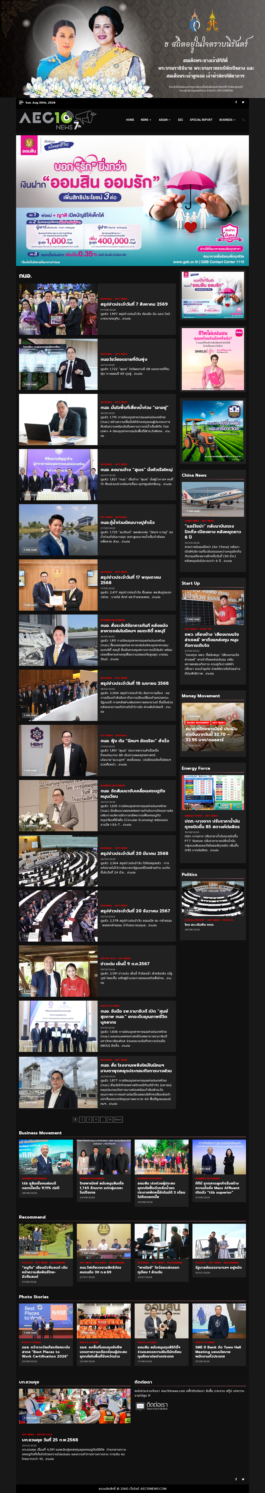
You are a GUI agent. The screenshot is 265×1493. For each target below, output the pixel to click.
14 (110, 1120)
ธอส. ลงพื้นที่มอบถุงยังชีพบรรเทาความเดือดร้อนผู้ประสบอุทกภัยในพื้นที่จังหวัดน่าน (46, 1321)
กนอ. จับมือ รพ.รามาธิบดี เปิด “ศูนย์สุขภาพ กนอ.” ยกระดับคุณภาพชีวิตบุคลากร (58, 1026)
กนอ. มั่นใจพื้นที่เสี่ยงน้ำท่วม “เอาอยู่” (58, 419)
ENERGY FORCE (194, 816)
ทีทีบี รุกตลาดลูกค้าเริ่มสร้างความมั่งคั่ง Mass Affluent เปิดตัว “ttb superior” (219, 1157)
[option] (213, 729)
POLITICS (205, 920)
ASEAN (163, 119)
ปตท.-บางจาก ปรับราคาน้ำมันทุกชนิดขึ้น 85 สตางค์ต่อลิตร (213, 792)
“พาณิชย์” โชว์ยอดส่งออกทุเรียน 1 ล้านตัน (162, 1241)
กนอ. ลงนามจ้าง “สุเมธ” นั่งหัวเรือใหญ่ (58, 474)
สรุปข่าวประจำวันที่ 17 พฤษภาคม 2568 (58, 585)
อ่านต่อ (126, 319)
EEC (180, 119)
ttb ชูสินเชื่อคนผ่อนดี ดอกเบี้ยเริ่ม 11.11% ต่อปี (46, 1157)
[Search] (243, 120)
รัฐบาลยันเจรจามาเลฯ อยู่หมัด (219, 1241)
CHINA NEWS (192, 521)
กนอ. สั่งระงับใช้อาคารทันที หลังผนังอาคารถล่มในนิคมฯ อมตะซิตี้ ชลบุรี (58, 640)
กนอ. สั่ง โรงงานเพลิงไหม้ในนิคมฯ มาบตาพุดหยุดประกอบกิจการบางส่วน (58, 1082)
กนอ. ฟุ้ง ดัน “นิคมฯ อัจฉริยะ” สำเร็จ (58, 750)
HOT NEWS (121, 299)
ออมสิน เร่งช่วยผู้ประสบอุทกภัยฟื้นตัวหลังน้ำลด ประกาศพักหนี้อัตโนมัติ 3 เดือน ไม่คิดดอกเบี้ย (162, 1157)
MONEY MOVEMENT (198, 722)
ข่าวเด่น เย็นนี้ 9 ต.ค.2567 (58, 971)
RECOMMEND (57, 1263)
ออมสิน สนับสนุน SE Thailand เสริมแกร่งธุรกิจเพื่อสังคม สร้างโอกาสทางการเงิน (219, 1321)
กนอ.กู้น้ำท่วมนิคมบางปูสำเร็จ (58, 529)
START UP (205, 629)
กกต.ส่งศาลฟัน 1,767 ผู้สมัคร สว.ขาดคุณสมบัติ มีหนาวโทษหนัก (213, 898)
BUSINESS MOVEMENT (112, 620)
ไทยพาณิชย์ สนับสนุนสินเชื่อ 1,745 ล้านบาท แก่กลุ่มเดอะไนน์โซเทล (104, 1157)
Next (118, 1120)
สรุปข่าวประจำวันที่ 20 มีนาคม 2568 (58, 860)
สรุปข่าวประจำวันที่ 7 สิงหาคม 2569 (58, 309)
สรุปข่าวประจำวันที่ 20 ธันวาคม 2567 (58, 916)
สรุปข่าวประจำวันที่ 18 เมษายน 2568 (58, 695)
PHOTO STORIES (110, 1006)
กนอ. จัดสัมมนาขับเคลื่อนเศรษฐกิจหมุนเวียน (58, 805)
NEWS (144, 119)
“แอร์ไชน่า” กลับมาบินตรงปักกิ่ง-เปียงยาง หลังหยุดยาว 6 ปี (213, 499)
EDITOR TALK (108, 958)
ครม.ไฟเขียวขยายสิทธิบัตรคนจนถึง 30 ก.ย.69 (104, 1241)
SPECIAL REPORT (201, 119)
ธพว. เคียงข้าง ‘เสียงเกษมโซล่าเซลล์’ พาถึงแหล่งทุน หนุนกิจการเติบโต (213, 607)
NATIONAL (106, 299)
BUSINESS (226, 119)
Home (130, 119)
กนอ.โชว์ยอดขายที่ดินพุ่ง (58, 364)
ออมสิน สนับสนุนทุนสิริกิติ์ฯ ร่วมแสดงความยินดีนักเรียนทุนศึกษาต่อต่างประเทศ (104, 1321)
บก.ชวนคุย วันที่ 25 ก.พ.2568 (75, 1406)
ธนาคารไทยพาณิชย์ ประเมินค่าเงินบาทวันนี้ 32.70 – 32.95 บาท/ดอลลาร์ (211, 734)
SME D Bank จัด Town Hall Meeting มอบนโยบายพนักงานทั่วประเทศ (162, 1321)
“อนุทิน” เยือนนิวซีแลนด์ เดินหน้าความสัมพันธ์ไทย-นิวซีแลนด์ (46, 1241)
